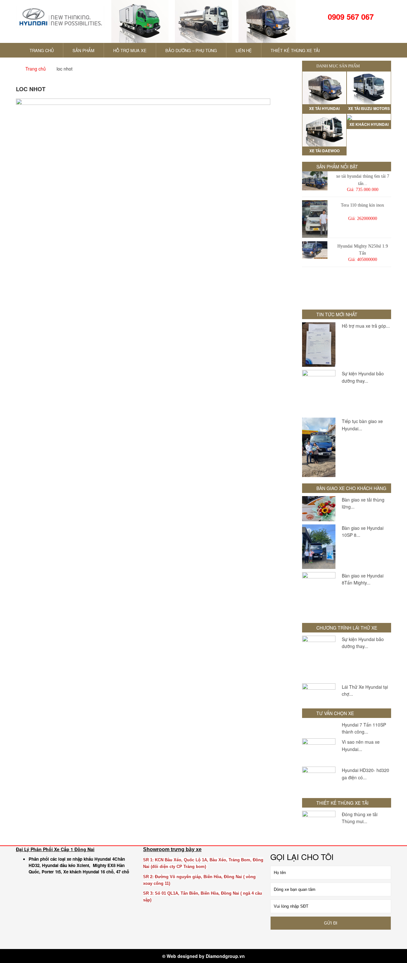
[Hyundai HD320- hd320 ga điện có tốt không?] (318, 779)
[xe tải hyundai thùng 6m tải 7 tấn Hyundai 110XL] (315, 180)
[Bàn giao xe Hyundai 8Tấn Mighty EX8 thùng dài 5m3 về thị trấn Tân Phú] (318, 594)
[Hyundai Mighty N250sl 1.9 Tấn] (315, 250)
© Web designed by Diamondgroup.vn (203, 956)
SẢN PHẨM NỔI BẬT (337, 166)
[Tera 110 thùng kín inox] (315, 219)
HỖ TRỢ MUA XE (130, 50)
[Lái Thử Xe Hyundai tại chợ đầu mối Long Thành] (318, 692)
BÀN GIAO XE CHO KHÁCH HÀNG (351, 488)
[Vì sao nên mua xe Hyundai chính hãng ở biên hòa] (318, 750)
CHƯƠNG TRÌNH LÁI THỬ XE (346, 628)
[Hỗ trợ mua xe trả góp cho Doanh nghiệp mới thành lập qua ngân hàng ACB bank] (318, 344)
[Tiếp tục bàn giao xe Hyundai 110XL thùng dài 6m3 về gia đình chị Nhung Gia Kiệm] (318, 447)
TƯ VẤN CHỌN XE (335, 713)
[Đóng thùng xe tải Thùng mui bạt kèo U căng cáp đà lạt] (318, 823)
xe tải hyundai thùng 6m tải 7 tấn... (362, 180)
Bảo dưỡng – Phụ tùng (191, 50)
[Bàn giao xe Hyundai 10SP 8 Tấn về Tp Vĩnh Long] (318, 546)
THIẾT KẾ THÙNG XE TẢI (295, 50)
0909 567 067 (350, 16)
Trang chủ (35, 68)
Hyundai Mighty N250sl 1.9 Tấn (362, 250)
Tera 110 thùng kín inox (362, 205)
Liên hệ (244, 50)
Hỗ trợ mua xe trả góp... (366, 326)
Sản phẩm (83, 50)
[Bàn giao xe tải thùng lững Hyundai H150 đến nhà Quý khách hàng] (318, 508)
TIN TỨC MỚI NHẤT (336, 314)
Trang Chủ (41, 50)
